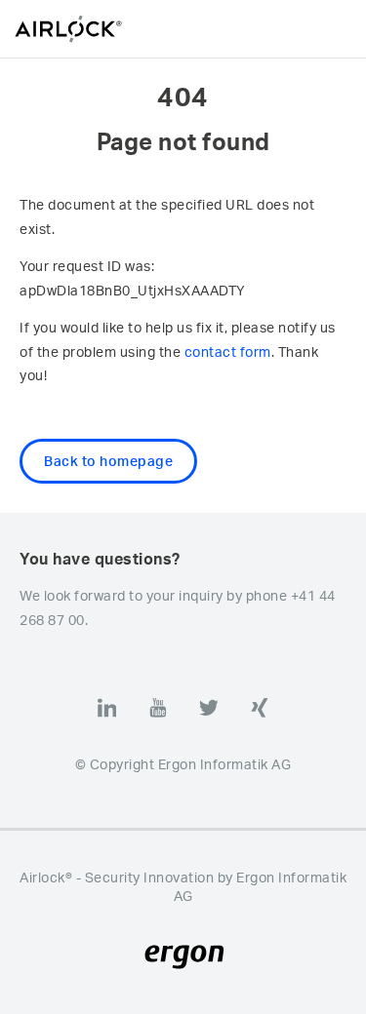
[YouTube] (158, 707)
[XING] (259, 707)
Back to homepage (108, 460)
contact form (227, 351)
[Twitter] (208, 707)
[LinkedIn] (107, 707)
